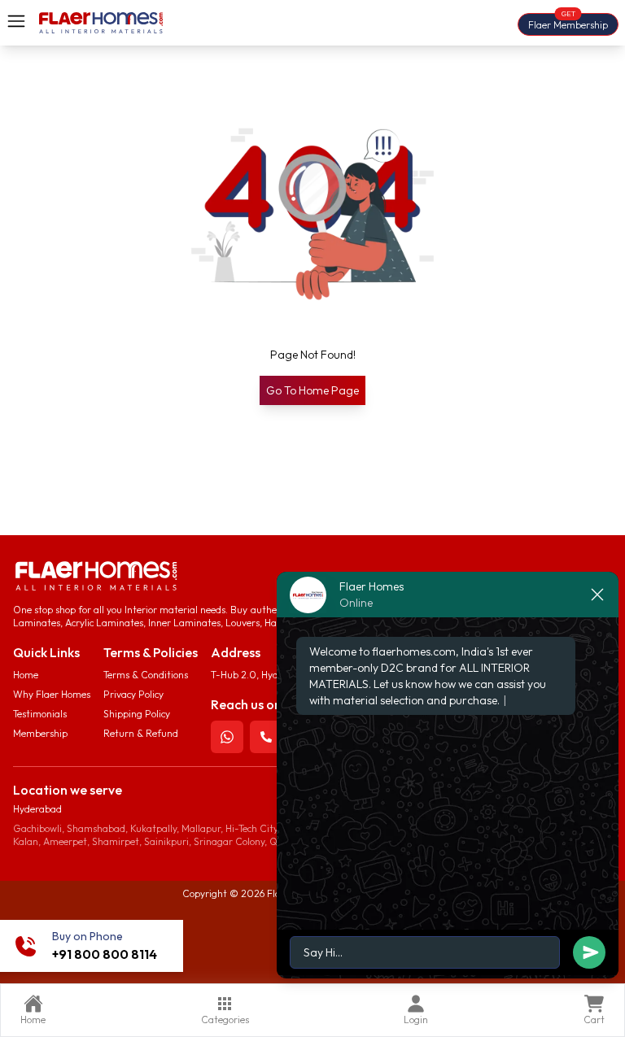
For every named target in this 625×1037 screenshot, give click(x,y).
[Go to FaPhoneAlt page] (266, 737)
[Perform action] (227, 737)
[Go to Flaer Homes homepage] (101, 23)
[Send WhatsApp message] (447, 954)
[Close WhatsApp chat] (597, 594)
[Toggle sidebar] (16, 21)
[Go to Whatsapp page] (227, 737)
